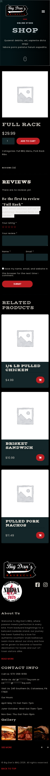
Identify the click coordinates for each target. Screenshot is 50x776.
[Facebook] (38, 584)
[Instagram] (45, 584)
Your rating (9, 222)
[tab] (10, 168)
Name (6, 251)
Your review (9, 233)
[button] (43, 11)
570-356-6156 (19, 673)
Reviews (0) (9, 168)
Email (30, 251)
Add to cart (28, 141)
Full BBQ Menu (24, 150)
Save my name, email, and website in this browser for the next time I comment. (25, 272)
